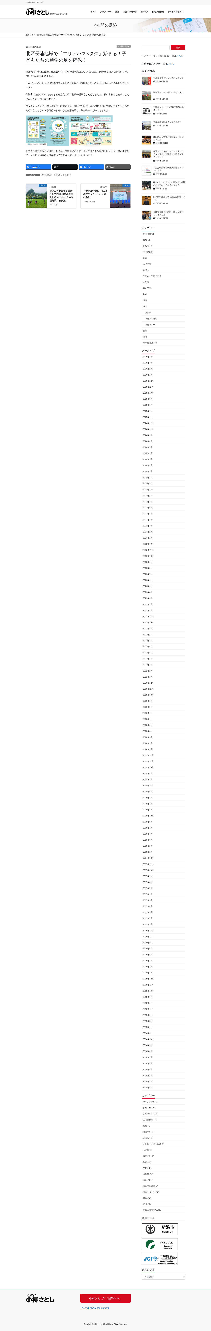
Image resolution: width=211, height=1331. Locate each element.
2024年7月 (148, 447)
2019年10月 (148, 767)
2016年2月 (148, 967)
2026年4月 (148, 357)
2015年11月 (148, 985)
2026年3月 (148, 363)
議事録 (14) (148, 1174)
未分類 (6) (147, 1150)
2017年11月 (148, 864)
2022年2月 (148, 604)
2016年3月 (148, 961)
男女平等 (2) (148, 1156)
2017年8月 (148, 882)
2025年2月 (148, 411)
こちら (179, 56)
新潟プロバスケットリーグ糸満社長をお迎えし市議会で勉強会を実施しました (168, 154)
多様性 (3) (147, 1138)
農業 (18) (147, 1198)
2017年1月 (148, 924)
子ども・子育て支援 (152, 276)
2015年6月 (148, 1015)
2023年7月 (148, 501)
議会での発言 (151, 318)
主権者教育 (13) (150, 1119)
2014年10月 (148, 1039)
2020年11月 (148, 689)
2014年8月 (148, 1051)
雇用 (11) (147, 1204)
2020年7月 (148, 713)
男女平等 (147, 288)
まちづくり (67, 175)
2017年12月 (148, 858)
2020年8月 (148, 707)
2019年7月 (148, 785)
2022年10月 (148, 556)
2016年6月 (148, 948)
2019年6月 (148, 791)
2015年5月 (148, 1021)
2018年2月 (148, 846)
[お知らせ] (36, 194)
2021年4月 (148, 658)
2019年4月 (148, 804)
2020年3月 (148, 737)
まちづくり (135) (150, 1113)
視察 (145, 300)
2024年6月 (148, 453)
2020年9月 (148, 701)
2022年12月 (148, 544)
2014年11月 (148, 1033)
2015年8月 (148, 1003)
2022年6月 (148, 580)
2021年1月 (148, 677)
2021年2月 (148, 671)
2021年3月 (148, 664)
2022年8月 (148, 568)
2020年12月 (148, 683)
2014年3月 (148, 1081)
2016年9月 (148, 942)
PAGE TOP (203, 1288)
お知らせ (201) (149, 1107)
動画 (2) (146, 1126)
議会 (145, 306)
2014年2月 (148, 1087)
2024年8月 (148, 441)
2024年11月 (148, 429)
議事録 (148, 312)
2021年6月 (148, 646)
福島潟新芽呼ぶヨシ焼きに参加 (167, 122)
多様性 (146, 270)
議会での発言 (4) (150, 1186)
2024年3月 (148, 471)
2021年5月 (148, 652)
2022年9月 (148, 562)
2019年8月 (148, 779)
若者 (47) (147, 1162)
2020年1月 (148, 749)
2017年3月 (148, 912)
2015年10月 (148, 991)
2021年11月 (148, 616)
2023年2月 (148, 532)
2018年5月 (148, 834)
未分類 (146, 282)
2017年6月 (148, 894)
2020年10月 (148, 695)
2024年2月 (148, 477)
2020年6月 (148, 719)
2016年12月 (148, 930)
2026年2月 (148, 369)
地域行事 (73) (149, 1132)
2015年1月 (148, 1027)
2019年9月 (148, 773)
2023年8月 (148, 495)
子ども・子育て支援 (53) (154, 1144)
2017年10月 (148, 870)
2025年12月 (148, 381)
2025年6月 (148, 405)
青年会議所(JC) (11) (152, 1210)
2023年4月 (148, 520)
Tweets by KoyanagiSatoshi (94, 1308)
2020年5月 (148, 725)
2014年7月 (148, 1057)
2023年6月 (148, 508)
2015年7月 (148, 1009)
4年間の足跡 (123, 46)
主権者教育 (148, 252)
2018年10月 (148, 816)
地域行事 (147, 264)
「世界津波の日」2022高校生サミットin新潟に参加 (95, 194)
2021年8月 (148, 634)
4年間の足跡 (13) (150, 1101)
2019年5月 (148, 798)
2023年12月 (148, 489)
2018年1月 (148, 852)
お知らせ (57, 175)
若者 (145, 294)
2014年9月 (148, 1045)
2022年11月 (148, 550)
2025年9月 (148, 399)
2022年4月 (148, 592)
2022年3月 (148, 598)
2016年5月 (148, 954)
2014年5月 (148, 1069)
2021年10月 (148, 622)
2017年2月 (148, 918)
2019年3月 (148, 810)
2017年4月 (148, 906)
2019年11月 (148, 761)
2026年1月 (148, 375)
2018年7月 (148, 828)
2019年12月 (148, 755)
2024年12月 (148, 423)
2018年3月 (148, 840)
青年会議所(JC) (150, 343)
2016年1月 (148, 973)
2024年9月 (148, 435)
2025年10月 (148, 393)
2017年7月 (148, 888)
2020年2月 (148, 743)
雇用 (145, 336)
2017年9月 (148, 876)
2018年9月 (148, 822)
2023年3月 (148, 526)
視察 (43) (147, 1168)
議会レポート (151, 324)
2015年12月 (148, 979)
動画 (145, 258)
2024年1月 (148, 483)
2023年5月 (148, 514)
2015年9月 (148, 997)
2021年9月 (148, 628)
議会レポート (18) (151, 1192)
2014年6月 (148, 1063)
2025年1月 (148, 417)
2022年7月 (148, 574)
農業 (145, 330)
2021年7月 (148, 640)
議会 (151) (147, 1180)
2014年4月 (148, 1075)
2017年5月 (148, 900)
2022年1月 (148, 610)
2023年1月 (148, 538)
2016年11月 (148, 936)
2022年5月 (148, 586)
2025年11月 (148, 387)
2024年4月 (148, 465)
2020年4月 (148, 731)
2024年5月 (148, 459)
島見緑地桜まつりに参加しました (168, 77)
